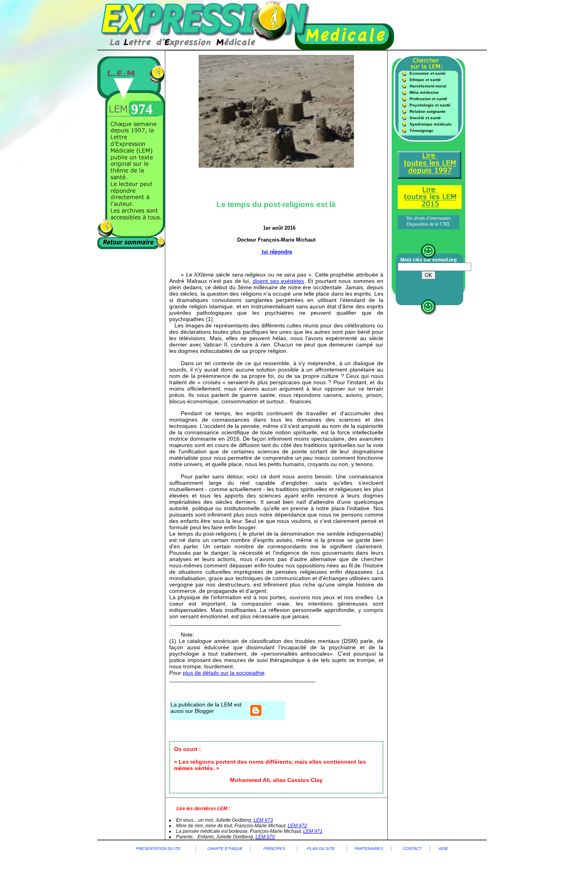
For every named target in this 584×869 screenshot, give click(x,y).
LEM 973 (263, 820)
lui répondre (276, 252)
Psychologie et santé (430, 105)
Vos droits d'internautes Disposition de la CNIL (428, 221)
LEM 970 (265, 837)
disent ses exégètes (278, 281)
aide (443, 848)
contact (412, 848)
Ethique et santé (425, 79)
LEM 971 (313, 831)
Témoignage (421, 130)
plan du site (321, 848)
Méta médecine (424, 92)
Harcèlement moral (428, 86)
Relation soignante (428, 111)
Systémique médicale (431, 124)
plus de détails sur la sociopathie (224, 673)
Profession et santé (428, 99)
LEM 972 (297, 825)
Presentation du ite (158, 848)
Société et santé (425, 118)
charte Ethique (228, 848)
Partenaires (369, 848)
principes (273, 848)
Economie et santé (428, 73)
